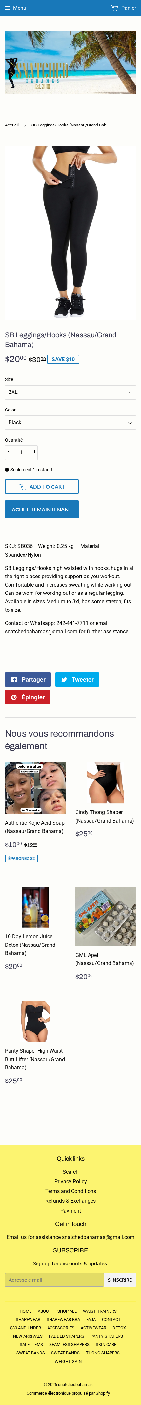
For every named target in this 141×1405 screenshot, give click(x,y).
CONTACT (111, 1319)
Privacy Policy (70, 1182)
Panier (128, 8)
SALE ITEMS (31, 1344)
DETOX (119, 1327)
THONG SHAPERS (103, 1352)
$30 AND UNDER (25, 1327)
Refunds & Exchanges (70, 1201)
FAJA (91, 1319)
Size (9, 379)
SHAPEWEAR (28, 1319)
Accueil (12, 125)
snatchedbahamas (75, 1384)
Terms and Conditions (70, 1191)
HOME (25, 1311)
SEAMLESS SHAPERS (69, 1344)
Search (71, 1172)
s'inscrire (120, 1280)
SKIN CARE (106, 1344)
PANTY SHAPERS (107, 1336)
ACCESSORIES (60, 1327)
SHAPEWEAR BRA (63, 1319)
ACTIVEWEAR (93, 1327)
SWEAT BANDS (30, 1352)
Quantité (14, 440)
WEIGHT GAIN (68, 1361)
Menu (19, 8)
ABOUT (44, 1311)
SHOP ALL (67, 1311)
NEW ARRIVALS (28, 1336)
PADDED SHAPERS (66, 1336)
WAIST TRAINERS (100, 1311)
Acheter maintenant (42, 509)
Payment (70, 1211)
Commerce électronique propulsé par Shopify (68, 1393)
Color (10, 409)
